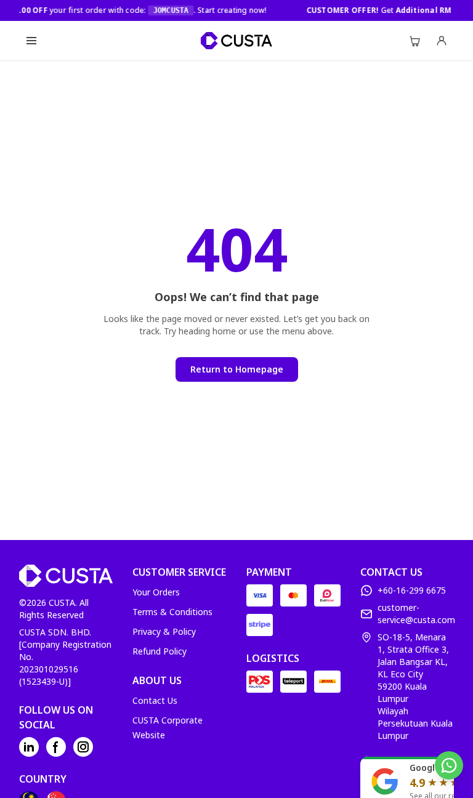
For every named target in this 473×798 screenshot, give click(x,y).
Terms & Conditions (172, 612)
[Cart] (414, 40)
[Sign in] (441, 40)
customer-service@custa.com (416, 614)
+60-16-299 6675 (412, 590)
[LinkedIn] (29, 747)
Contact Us (154, 700)
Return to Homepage (236, 369)
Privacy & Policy (164, 631)
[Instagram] (83, 747)
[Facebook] (56, 747)
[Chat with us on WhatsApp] (449, 765)
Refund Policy (159, 651)
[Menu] (31, 40)
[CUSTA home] (236, 40)
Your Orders (156, 592)
